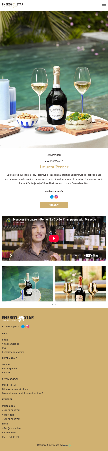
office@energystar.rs (12, 428)
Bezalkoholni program (13, 352)
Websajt (54, 205)
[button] (52, 304)
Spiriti (5, 339)
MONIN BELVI (9, 385)
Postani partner (9, 368)
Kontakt (6, 372)
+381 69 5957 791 (11, 410)
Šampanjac (54, 155)
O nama (6, 364)
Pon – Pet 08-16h (10, 437)
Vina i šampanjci (54, 161)
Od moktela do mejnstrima (15, 389)
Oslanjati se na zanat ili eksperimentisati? (22, 393)
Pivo (4, 348)
